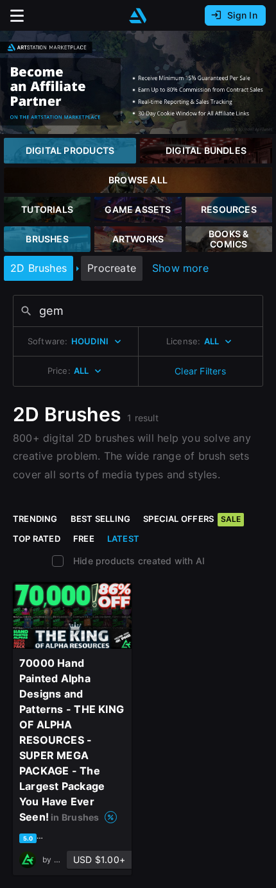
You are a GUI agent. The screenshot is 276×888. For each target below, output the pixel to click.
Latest (123, 538)
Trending (35, 519)
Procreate (111, 268)
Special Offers (192, 519)
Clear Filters (200, 370)
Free (83, 538)
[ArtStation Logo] (138, 16)
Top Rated (36, 538)
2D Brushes (38, 268)
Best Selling (101, 519)
